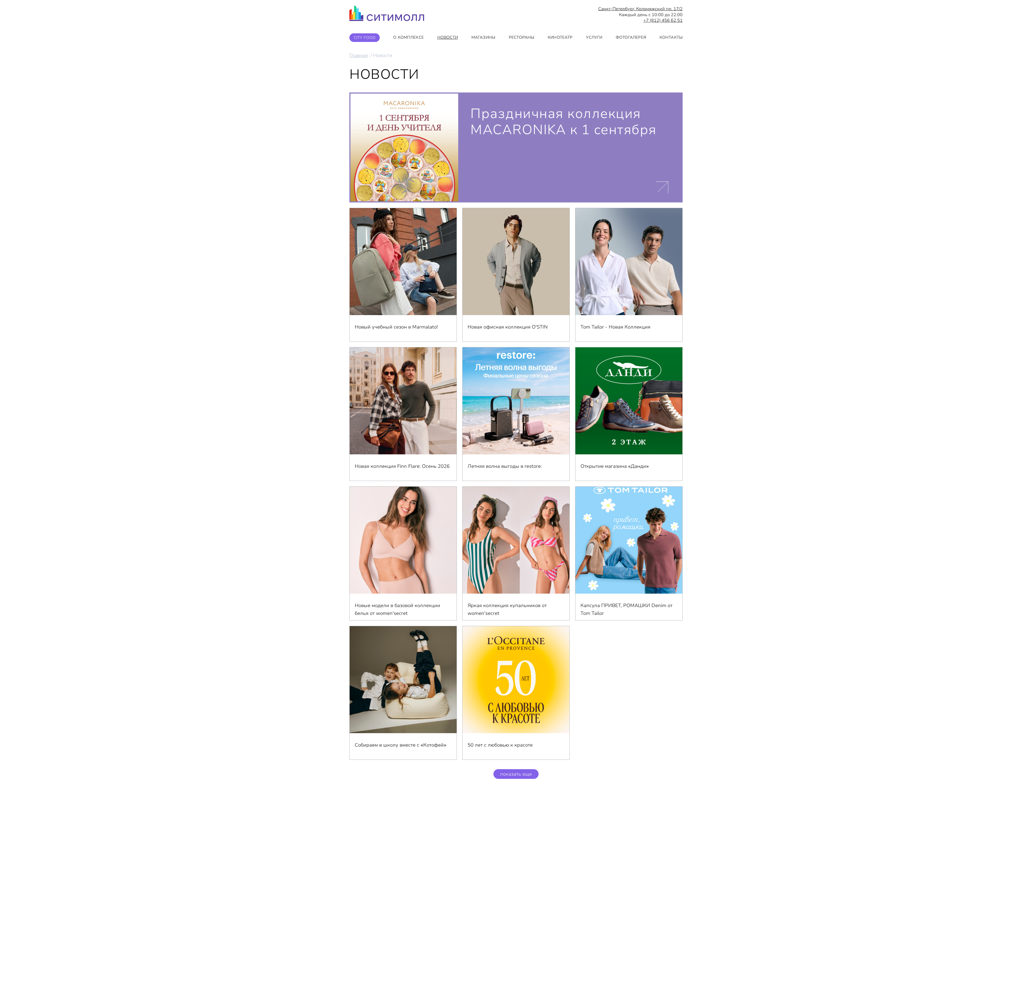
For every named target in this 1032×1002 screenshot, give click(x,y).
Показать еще (516, 774)
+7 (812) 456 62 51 (663, 20)
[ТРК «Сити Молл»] (386, 14)
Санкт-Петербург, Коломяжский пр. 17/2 (640, 9)
